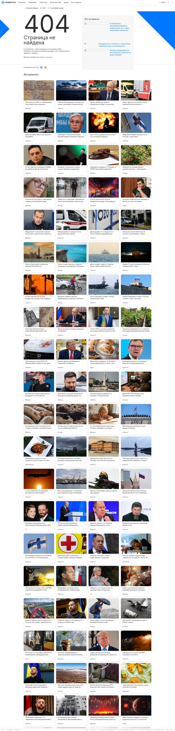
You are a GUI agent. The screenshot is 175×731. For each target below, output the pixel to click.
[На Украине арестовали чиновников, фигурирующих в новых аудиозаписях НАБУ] (71, 710)
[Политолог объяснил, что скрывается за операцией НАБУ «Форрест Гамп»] (39, 710)
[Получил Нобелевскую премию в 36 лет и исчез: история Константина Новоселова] (136, 192)
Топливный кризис (57, 8)
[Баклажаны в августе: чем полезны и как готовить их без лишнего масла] (39, 451)
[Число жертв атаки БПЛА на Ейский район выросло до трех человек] (39, 354)
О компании (9, 729)
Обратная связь (159, 729)
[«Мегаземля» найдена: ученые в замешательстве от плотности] (136, 710)
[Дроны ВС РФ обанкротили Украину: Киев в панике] (136, 387)
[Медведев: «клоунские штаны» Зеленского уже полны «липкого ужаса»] (39, 225)
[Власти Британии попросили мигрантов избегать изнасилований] (39, 257)
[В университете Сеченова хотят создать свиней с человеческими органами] (39, 419)
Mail (3, 729)
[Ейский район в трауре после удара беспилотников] (71, 225)
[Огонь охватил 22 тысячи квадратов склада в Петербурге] (39, 289)
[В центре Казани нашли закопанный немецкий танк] (39, 322)
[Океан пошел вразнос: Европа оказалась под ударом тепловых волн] (71, 257)
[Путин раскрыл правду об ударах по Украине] (71, 322)
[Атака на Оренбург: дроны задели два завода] (104, 484)
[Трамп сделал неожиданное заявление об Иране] (71, 354)
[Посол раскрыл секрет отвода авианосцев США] (104, 289)
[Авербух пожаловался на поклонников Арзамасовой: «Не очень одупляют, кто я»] (39, 516)
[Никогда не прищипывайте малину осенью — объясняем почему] (136, 160)
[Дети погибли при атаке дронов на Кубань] (39, 128)
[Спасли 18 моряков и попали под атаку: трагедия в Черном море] (71, 95)
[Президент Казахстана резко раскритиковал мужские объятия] (71, 128)
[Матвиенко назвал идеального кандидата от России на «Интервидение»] (39, 387)
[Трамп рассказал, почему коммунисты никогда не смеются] (104, 646)
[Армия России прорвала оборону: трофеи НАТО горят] (136, 257)
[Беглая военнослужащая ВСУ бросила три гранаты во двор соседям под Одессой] (104, 678)
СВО (44, 8)
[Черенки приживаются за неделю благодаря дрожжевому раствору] (136, 322)
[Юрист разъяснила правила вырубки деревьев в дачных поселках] (136, 581)
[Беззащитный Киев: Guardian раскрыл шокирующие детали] (71, 451)
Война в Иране (32, 8)
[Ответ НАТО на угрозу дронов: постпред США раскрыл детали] (104, 322)
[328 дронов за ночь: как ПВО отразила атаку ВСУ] (136, 646)
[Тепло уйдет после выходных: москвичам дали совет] (104, 613)
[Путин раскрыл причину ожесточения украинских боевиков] (71, 516)
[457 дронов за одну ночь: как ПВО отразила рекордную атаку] (39, 581)
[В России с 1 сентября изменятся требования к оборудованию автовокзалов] (39, 646)
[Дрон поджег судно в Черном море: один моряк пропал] (104, 257)
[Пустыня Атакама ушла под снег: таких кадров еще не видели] (71, 678)
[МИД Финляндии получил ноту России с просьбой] (136, 128)
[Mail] (3, 2)
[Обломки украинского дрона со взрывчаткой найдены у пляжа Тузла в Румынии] (136, 451)
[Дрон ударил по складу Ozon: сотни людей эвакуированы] (104, 225)
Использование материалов (145, 729)
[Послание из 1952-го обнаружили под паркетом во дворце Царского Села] (39, 95)
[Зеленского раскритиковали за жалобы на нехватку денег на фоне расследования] (71, 387)
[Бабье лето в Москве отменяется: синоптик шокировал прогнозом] (71, 192)
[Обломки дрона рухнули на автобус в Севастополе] (104, 387)
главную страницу (45, 57)
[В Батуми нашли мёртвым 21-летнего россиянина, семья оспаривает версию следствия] (136, 225)
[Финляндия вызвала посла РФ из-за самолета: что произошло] (39, 549)
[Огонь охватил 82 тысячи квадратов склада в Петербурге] (104, 192)
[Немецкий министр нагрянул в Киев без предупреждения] (136, 354)
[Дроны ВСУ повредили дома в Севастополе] (136, 613)
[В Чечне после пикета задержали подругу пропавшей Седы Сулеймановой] (39, 192)
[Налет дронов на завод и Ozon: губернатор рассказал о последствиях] (136, 95)
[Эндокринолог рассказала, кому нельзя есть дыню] (136, 678)
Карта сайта (169, 729)
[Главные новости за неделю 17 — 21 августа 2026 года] (71, 613)
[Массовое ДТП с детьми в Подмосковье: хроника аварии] (71, 549)
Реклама (17, 729)
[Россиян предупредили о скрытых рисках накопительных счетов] (71, 646)
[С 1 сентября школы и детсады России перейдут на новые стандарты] (104, 419)
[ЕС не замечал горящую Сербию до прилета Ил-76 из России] (39, 160)
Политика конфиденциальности (126, 729)
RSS (87, 729)
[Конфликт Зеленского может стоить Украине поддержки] (71, 160)
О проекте (93, 729)
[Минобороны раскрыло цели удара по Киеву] (136, 419)
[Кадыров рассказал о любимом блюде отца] (136, 516)
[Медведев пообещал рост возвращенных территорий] (71, 581)
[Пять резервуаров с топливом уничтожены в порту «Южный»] (71, 484)
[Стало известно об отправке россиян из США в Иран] (39, 484)
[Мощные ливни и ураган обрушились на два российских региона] (71, 289)
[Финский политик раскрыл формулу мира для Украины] (39, 678)
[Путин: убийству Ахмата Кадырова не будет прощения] (104, 95)
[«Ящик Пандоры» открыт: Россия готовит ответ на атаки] (136, 289)
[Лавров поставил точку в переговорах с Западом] (104, 549)
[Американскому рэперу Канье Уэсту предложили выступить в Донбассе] (104, 710)
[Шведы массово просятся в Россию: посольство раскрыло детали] (104, 451)
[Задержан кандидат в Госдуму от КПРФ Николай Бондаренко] (104, 160)
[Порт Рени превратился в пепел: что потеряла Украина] (104, 128)
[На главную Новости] (10, 2)
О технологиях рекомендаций (106, 729)
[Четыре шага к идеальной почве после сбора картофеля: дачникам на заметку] (71, 419)
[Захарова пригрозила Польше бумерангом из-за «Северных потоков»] (136, 484)
